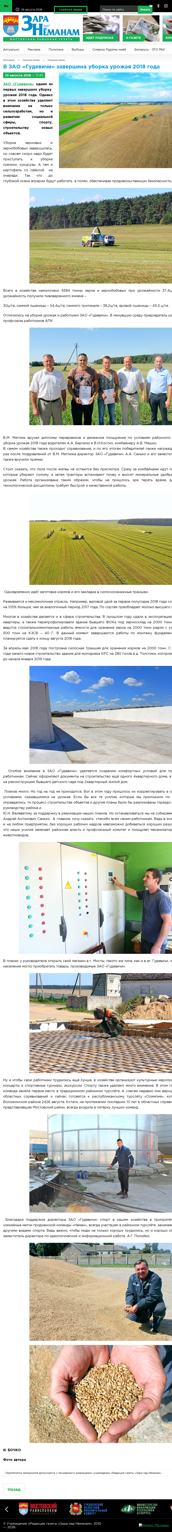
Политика (56, 49)
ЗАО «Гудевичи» (18, 84)
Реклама (34, 49)
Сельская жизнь (31, 60)
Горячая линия (70, 9)
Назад (14, 1489)
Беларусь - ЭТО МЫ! (149, 49)
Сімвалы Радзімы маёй (109, 49)
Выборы (78, 49)
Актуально (11, 49)
